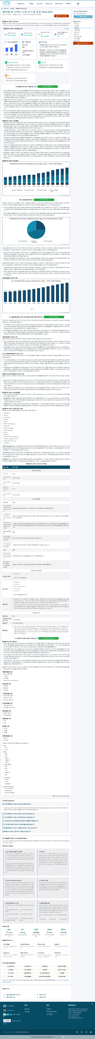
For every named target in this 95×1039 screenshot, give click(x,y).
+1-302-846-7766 (75, 1014)
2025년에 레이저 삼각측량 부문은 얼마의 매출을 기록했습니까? (20, 821)
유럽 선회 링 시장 (10, 997)
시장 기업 (76, 32)
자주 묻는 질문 (77, 36)
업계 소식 (76, 34)
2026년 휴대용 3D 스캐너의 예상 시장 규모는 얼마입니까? (19, 814)
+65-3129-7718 (75, 1016)
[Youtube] (90, 1032)
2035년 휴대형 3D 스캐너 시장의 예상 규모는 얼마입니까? (19, 817)
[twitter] (81, 1032)
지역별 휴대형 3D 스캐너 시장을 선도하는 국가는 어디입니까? (20, 828)
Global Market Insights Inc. (9, 1032)
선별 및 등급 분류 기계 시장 (13, 994)
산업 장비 (12, 8)
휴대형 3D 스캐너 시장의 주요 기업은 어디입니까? (17, 831)
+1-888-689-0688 (77, 1012)
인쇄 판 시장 (42, 997)
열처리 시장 (42, 994)
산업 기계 (6, 8)
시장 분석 (76, 28)
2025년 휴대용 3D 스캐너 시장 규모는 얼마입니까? (17, 804)
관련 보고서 (77, 41)
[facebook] (86, 1032)
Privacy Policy (57, 1037)
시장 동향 (76, 26)
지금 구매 (84, 16)
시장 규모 (76, 23)
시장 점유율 (77, 30)
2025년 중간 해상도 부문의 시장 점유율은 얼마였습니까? (19, 824)
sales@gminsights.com (77, 1018)
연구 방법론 (77, 38)
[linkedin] (76, 1032)
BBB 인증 (22, 932)
